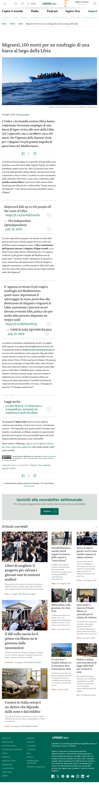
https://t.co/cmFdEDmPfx (23, 215)
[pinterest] (62, 776)
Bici (78, 695)
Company (31, 738)
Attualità (6, 738)
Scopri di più (29, 486)
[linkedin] (82, 776)
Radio (35, 11)
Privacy (30, 757)
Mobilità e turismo (60, 17)
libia (40, 465)
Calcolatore (8, 768)
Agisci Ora (73, 11)
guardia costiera (9, 468)
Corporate (7, 764)
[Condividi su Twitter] (29, 153)
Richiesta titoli (9, 761)
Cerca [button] (33, 3)
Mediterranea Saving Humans (37, 349)
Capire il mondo (12, 11)
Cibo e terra (75, 17)
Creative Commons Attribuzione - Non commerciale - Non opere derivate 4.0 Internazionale (29, 458)
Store (16, 3)
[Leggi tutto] (95, 526)
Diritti (15, 17)
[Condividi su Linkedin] (34, 153)
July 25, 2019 (14, 229)
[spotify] (67, 776)
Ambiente (6, 17)
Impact (92, 11)
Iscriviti (47, 511)
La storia (31, 749)
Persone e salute (90, 17)
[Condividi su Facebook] (23, 153)
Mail (29, 753)
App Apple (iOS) (8, 746)
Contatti (31, 742)
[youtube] (72, 776)
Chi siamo (31, 746)
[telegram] (87, 776)
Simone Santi (23, 114)
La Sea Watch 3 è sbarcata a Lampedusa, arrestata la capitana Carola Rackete (24, 409)
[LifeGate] (49, 3)
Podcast (52, 11)
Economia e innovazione (39, 17)
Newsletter (22, 3)
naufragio (47, 465)
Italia (7, 594)
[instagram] (77, 776)
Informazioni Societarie (33, 762)
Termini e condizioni (36, 767)
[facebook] (52, 776)
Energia (23, 17)
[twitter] (57, 776)
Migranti (33, 465)
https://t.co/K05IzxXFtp (21, 324)
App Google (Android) (12, 749)
